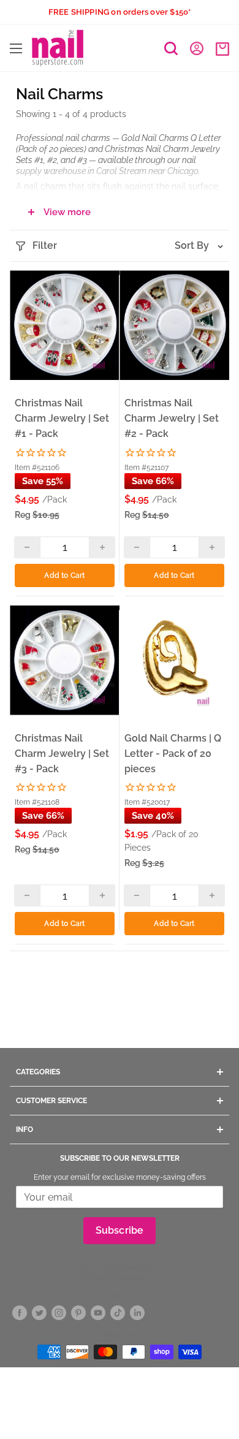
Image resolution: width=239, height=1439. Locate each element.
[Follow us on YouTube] (98, 1312)
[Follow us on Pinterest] (78, 1312)
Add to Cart (64, 575)
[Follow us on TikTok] (117, 1312)
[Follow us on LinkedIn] (137, 1312)
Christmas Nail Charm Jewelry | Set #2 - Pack (171, 418)
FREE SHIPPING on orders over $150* (119, 12)
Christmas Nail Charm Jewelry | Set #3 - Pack (62, 753)
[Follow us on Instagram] (58, 1312)
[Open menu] (16, 48)
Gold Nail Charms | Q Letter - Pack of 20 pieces (172, 753)
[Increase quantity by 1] (102, 547)
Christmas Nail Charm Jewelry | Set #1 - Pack (62, 418)
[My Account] (196, 48)
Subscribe (120, 1230)
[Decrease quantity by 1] (27, 547)
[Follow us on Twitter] (39, 1312)
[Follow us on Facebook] (19, 1312)
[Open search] (171, 48)
